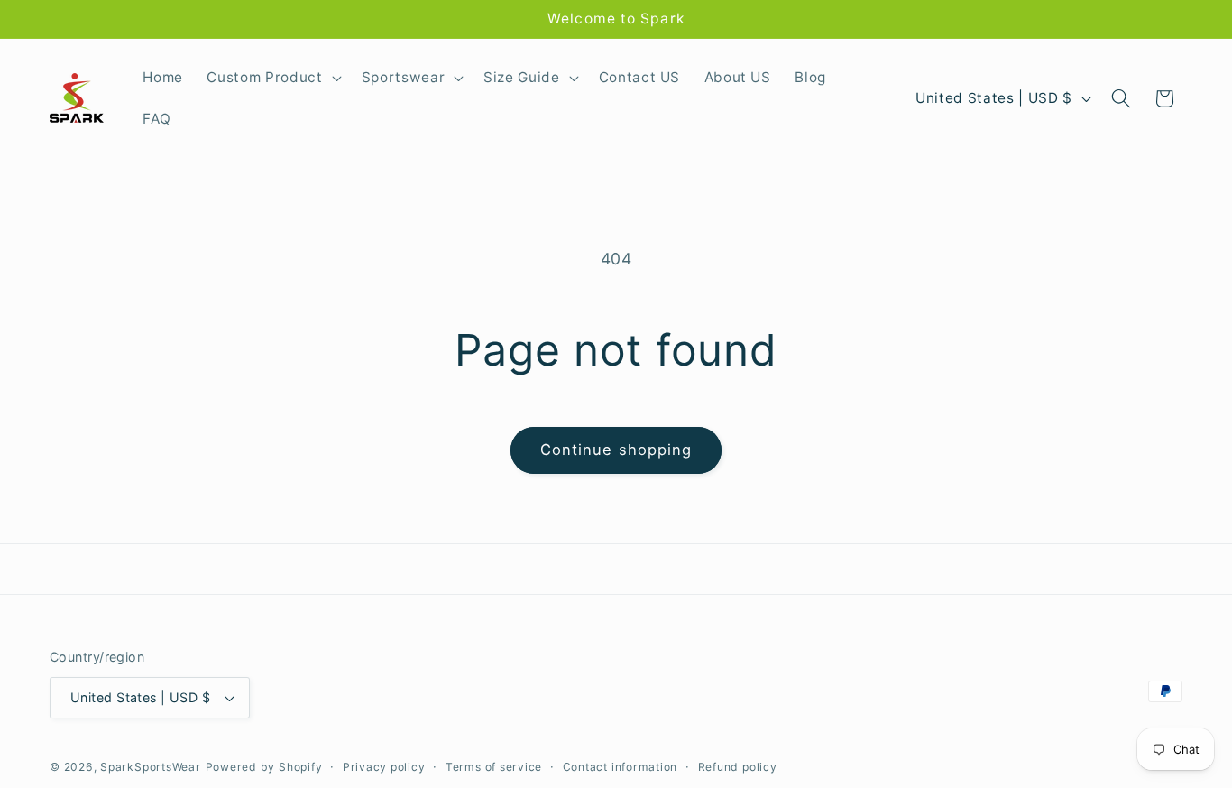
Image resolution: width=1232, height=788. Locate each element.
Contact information (620, 767)
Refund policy (737, 767)
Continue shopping (616, 449)
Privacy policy (384, 767)
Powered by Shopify (264, 767)
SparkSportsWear (150, 767)
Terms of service (494, 767)
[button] (272, 77)
